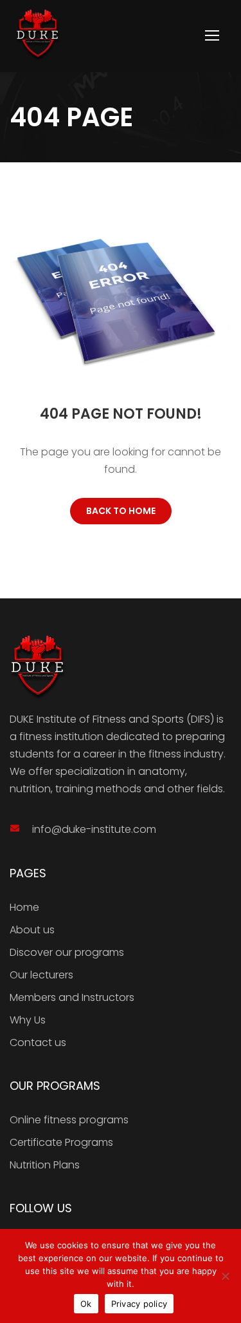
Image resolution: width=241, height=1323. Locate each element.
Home (24, 907)
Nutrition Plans (45, 1164)
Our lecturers (41, 974)
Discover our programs (67, 952)
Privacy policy (139, 1304)
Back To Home (121, 510)
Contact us (38, 1042)
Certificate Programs (61, 1142)
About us (32, 929)
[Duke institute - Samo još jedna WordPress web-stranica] (37, 35)
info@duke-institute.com (94, 829)
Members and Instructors (72, 997)
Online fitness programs (69, 1119)
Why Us (28, 1020)
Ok (86, 1304)
